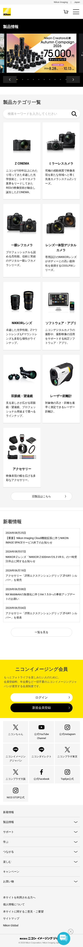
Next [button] (73, 79)
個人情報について (14, 904)
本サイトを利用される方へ (19, 897)
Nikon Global (10, 925)
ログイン (41, 697)
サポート (8, 831)
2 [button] (22, 79)
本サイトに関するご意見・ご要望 (23, 911)
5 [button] (38, 79)
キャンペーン (11, 871)
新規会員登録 (41, 708)
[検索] (74, 113)
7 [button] (49, 79)
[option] (41, 53)
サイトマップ (11, 918)
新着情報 (8, 812)
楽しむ (7, 861)
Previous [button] (10, 79)
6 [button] (44, 79)
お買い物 (8, 881)
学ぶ (5, 841)
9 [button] (60, 79)
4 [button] (33, 79)
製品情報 (8, 822)
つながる (8, 851)
